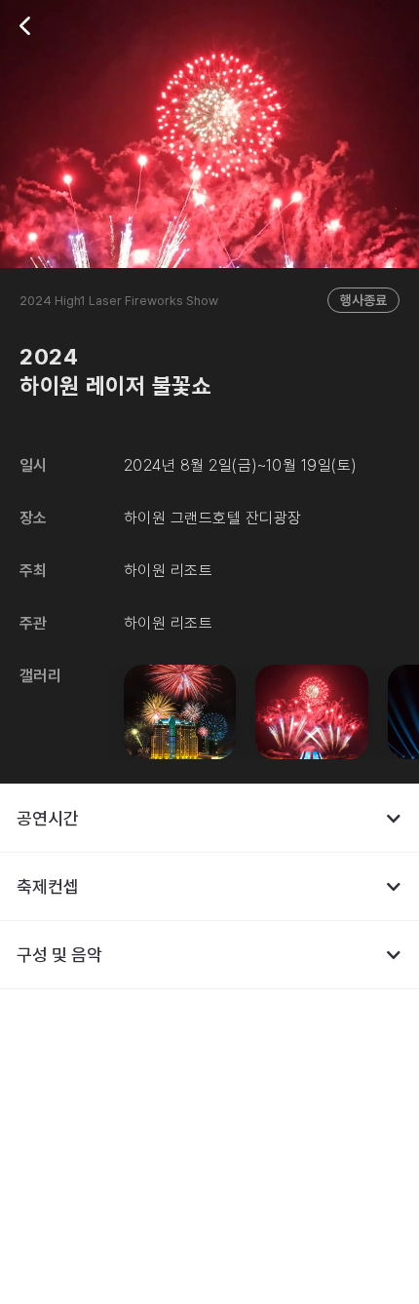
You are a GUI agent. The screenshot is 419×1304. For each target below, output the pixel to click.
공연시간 (48, 818)
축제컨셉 (48, 886)
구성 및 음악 (59, 954)
